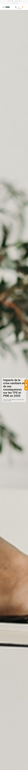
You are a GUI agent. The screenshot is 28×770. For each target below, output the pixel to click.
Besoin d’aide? (18, 1)
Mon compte (10, 1)
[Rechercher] (15, 7)
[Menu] (18, 7)
